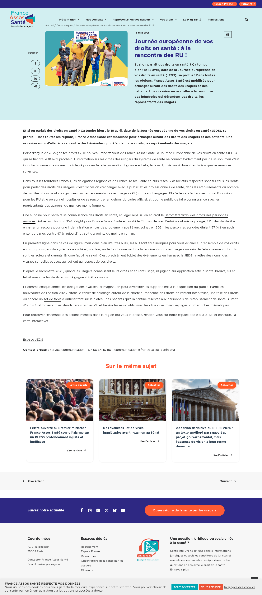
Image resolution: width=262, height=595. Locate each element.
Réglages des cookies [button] (239, 587)
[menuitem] (225, 4)
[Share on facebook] (35, 63)
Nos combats (94, 19)
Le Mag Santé (192, 19)
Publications (216, 19)
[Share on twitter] (35, 71)
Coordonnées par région (43, 564)
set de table (52, 299)
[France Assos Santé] (22, 19)
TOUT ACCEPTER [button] (184, 587)
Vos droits (167, 19)
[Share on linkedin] (35, 79)
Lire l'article (75, 450)
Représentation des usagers (132, 19)
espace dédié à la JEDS (195, 314)
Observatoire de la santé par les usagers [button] (184, 510)
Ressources (88, 556)
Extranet (246, 4)
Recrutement (89, 546)
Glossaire (87, 570)
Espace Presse (223, 4)
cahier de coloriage (96, 293)
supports (156, 286)
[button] (246, 19)
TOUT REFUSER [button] (211, 587)
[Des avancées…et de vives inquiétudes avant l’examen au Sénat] (132, 420)
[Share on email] (35, 86)
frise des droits (227, 293)
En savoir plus (179, 569)
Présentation (67, 19)
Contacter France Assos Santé (47, 559)
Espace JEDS (33, 339)
